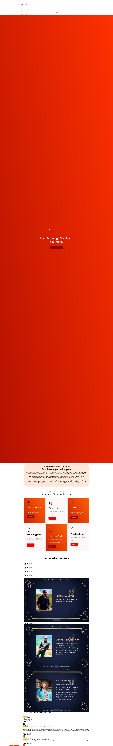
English (13, 745)
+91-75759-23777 (28, 2)
